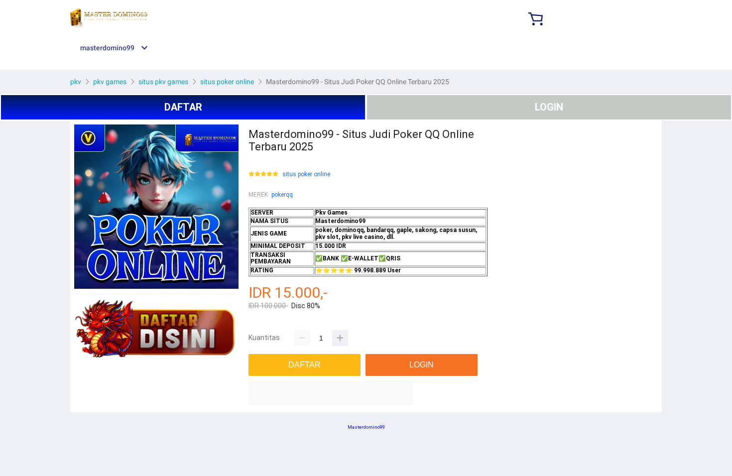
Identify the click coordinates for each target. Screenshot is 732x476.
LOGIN (549, 107)
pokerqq (282, 194)
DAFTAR (183, 107)
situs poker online (306, 174)
